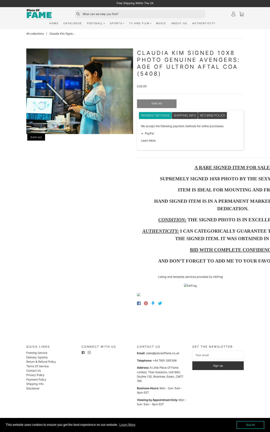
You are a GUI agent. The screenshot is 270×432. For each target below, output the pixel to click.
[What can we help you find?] (143, 14)
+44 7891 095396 (165, 360)
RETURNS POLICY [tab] (212, 115)
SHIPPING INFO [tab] (185, 115)
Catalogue (72, 23)
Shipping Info (34, 383)
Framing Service (36, 352)
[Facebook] (138, 303)
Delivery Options (37, 357)
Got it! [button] (250, 424)
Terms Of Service (37, 366)
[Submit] (76, 14)
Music (161, 23)
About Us (179, 23)
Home (54, 23)
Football (95, 23)
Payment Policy (36, 379)
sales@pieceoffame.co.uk (162, 353)
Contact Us (33, 370)
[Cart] (241, 14)
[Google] (168, 303)
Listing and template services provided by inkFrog (190, 276)
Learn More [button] (127, 424)
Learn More (148, 140)
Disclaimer (33, 388)
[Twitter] (160, 303)
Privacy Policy (35, 375)
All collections (35, 33)
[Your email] (218, 355)
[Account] (233, 14)
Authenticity (204, 23)
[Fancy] (153, 303)
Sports (116, 23)
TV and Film (139, 23)
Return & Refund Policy (41, 361)
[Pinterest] (145, 303)
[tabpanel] (190, 133)
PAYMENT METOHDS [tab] (155, 115)
